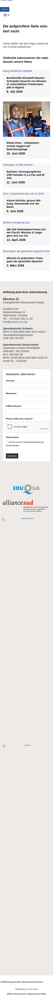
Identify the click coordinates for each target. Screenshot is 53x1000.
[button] (4, 9)
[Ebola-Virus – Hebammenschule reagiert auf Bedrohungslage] (26, 135)
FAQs (43, 994)
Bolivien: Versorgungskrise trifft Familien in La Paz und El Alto (25, 175)
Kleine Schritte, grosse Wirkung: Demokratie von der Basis (24, 203)
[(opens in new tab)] (26, 493)
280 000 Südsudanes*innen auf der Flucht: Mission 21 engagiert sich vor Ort (26, 232)
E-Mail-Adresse (14, 406)
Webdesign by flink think (26, 989)
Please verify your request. (19, 418)
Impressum (33, 994)
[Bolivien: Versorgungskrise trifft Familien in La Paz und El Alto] (26, 164)
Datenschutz (19, 994)
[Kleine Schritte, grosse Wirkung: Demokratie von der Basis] (26, 193)
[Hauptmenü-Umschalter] (7, 15)
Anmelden (12, 456)
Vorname (10, 380)
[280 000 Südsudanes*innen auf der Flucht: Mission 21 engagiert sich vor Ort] (26, 222)
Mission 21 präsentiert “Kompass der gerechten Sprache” (25, 260)
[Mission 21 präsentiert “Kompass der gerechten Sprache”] (26, 251)
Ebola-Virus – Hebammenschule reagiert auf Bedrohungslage (23, 146)
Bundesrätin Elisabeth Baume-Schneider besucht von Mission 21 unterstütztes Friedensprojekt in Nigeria (26, 82)
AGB (9, 994)
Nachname (11, 393)
